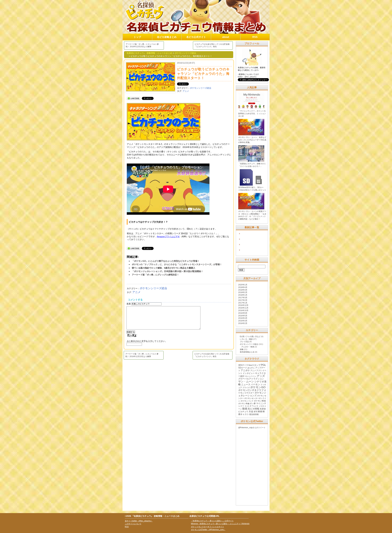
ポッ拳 (253, 403)
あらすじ (251, 368)
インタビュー (249, 373)
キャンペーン (250, 376)
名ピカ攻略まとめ (167, 37)
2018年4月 (242, 287)
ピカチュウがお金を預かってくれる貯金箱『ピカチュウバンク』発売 (212, 45)
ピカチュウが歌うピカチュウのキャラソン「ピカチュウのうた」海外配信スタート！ (203, 73)
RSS (255, 37)
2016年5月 (242, 316)
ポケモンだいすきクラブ (251, 390)
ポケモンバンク (247, 401)
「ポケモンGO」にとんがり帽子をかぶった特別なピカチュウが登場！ (166, 261)
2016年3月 (242, 321)
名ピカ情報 (253, 408)
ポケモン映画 (260, 401)
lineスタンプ (254, 365)
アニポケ (245, 370)
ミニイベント (251, 406)
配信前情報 (254, 414)
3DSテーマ (243, 365)
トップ (137, 37)
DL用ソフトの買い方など (250, 336)
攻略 (241, 349)
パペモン (255, 384)
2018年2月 (242, 292)
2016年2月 (242, 323)
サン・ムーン (246, 381)
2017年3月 (242, 298)
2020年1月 (242, 285)
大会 (251, 411)
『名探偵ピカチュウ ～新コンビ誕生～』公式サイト (212, 521)
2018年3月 (242, 290)
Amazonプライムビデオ (168, 236)
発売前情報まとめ (247, 352)
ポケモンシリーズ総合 (200, 88)
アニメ (186, 91)
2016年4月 (242, 318)
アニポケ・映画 (247, 347)
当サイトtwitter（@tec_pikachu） (139, 521)
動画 (244, 408)
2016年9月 (242, 313)
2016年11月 (243, 308)
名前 (128, 304)
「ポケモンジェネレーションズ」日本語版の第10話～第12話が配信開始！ (167, 271)
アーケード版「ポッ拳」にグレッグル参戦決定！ (155, 274)
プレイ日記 (244, 342)
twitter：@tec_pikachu (247, 77)
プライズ (246, 387)
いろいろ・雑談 (246, 339)
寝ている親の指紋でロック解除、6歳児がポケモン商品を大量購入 (163, 268)
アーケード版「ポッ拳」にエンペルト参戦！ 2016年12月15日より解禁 (142, 45)
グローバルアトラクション (251, 378)
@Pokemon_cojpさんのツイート (252, 427)
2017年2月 (242, 300)
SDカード (242, 368)
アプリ (259, 370)
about (225, 37)
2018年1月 (242, 295)
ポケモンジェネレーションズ (252, 394)
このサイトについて (133, 524)
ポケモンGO (258, 387)
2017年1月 (242, 303)
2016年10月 (243, 310)
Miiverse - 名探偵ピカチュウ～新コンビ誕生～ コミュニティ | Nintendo (220, 524)
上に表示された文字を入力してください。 (146, 341)
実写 (255, 412)
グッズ (261, 375)
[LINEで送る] (133, 98)
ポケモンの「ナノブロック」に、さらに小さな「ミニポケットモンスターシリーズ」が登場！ (177, 264)
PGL (263, 365)
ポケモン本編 (243, 403)
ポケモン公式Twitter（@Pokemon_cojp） (208, 530)
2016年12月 (243, 305)
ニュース (245, 384)
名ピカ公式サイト (196, 37)
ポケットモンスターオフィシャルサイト (207, 527)
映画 (260, 411)
